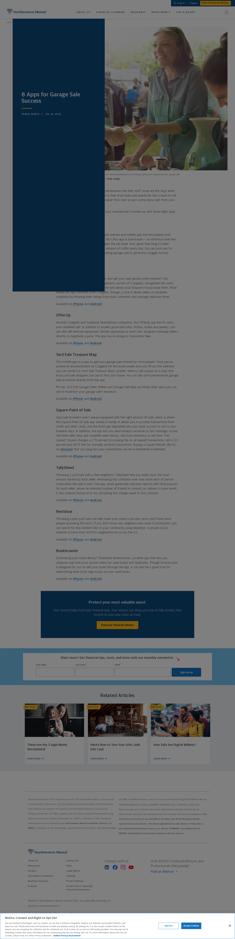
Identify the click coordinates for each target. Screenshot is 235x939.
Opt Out (168, 926)
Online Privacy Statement (67, 936)
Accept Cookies (191, 926)
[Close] (229, 925)
